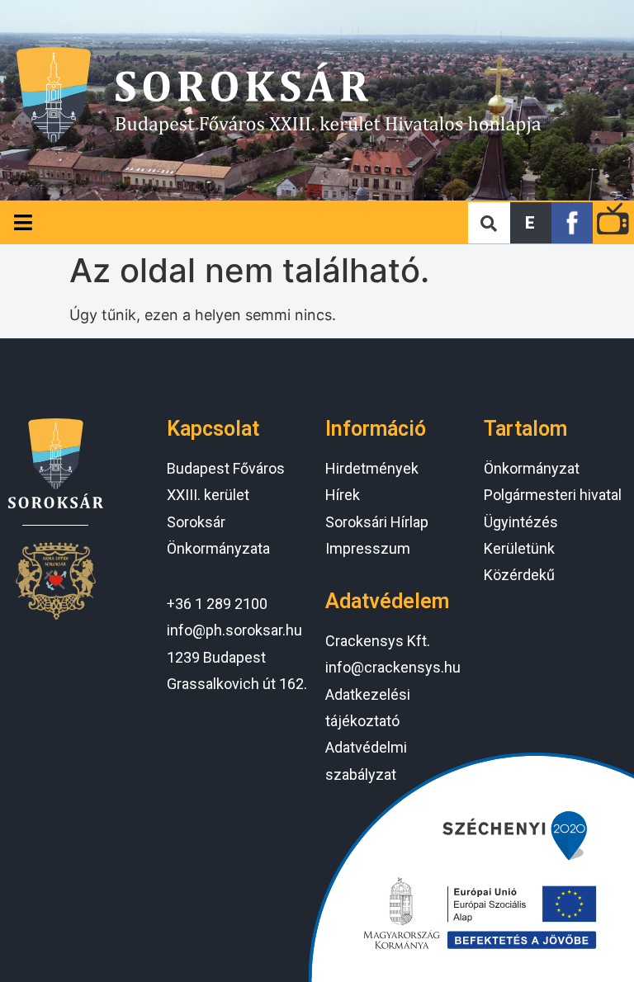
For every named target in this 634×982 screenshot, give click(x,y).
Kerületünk (519, 548)
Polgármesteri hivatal (553, 494)
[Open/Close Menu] (22, 222)
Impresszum (367, 548)
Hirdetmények (372, 468)
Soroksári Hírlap (376, 522)
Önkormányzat (532, 468)
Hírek (342, 494)
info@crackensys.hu (393, 667)
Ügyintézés (521, 522)
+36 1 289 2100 (217, 603)
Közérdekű (519, 574)
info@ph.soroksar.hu (234, 630)
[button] (530, 222)
